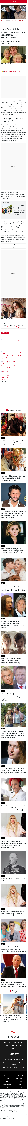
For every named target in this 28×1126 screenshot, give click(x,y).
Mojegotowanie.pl (6, 1084)
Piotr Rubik (5, 332)
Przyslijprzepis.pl (20, 1078)
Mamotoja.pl (6, 1081)
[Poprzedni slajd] (1, 1004)
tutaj (13, 1118)
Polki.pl (20, 1073)
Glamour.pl (6, 1076)
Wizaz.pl (20, 1084)
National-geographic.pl (6, 1087)
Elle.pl (20, 1081)
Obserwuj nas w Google (10, 71)
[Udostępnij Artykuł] (20, 71)
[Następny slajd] (25, 1004)
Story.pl (20, 1087)
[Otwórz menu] (2, 1)
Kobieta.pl (20, 1076)
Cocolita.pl (6, 1078)
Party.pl (6, 1073)
